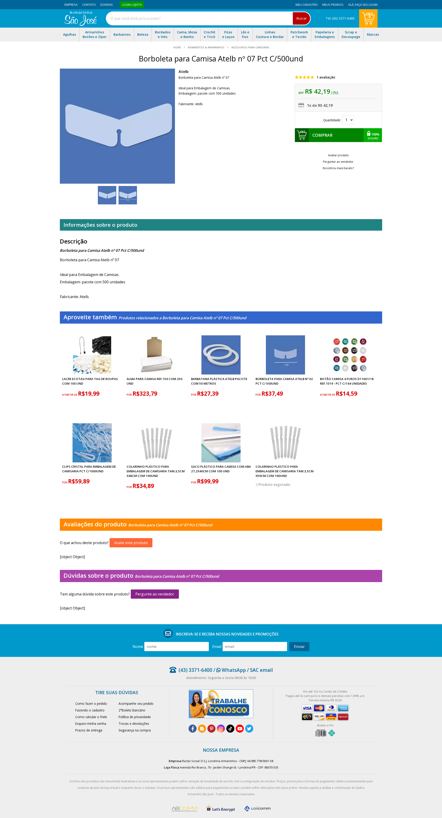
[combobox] (208, 18)
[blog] (202, 729)
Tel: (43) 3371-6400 (340, 18)
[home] (80, 24)
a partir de (70, 394)
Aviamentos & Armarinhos (206, 47)
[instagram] (221, 729)
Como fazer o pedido (91, 703)
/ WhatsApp (229, 670)
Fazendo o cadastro (90, 710)
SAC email (261, 670)
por (130, 394)
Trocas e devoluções (134, 723)
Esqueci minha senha (90, 723)
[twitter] (249, 729)
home (177, 47)
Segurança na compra (135, 730)
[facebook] (193, 729)
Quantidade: (332, 120)
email (216, 646)
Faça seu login (366, 5)
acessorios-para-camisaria (250, 47)
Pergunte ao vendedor (154, 594)
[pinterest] (211, 729)
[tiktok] (230, 729)
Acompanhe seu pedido (136, 703)
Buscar (301, 18)
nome (138, 646)
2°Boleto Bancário (132, 710)
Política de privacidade (135, 717)
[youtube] (240, 729)
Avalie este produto (131, 542)
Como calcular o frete (91, 717)
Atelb (184, 71)
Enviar (299, 646)
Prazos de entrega (88, 730)
